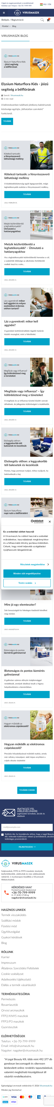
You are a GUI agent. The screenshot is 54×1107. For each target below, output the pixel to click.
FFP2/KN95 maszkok (14, 1016)
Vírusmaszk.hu (46, 1086)
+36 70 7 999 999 (25, 6)
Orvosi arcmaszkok (12, 1010)
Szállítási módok (11, 920)
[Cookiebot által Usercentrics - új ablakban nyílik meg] (32, 521)
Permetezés (8, 999)
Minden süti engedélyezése (27, 573)
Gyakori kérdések (11, 937)
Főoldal (5, 26)
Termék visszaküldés (13, 915)
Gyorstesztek (9, 1027)
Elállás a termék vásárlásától (18, 985)
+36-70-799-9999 (23, 892)
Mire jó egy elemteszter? (20, 604)
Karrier (5, 957)
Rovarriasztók (9, 1004)
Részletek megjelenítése (32, 564)
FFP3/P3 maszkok (12, 1021)
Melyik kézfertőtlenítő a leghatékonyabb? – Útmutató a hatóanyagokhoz (23, 248)
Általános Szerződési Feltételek (20, 968)
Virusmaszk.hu (17, 95)
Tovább (7, 121)
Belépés (5, 20)
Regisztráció (17, 20)
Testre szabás (25, 583)
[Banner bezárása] (50, 522)
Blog (4, 943)
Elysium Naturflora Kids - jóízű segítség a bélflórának (24, 86)
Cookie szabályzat (12, 974)
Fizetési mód (9, 926)
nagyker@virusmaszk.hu (24, 898)
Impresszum (8, 962)
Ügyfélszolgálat (10, 931)
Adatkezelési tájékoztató (16, 979)
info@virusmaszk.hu (21, 1046)
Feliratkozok (26, 847)
